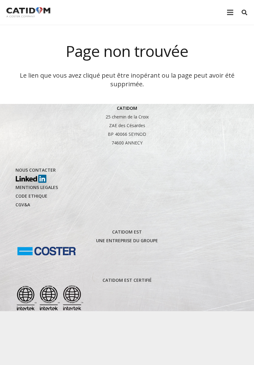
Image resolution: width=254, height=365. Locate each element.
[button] (244, 12)
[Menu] (230, 12)
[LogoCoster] (46, 251)
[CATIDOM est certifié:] (49, 298)
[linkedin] (30, 178)
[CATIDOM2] (28, 12)
